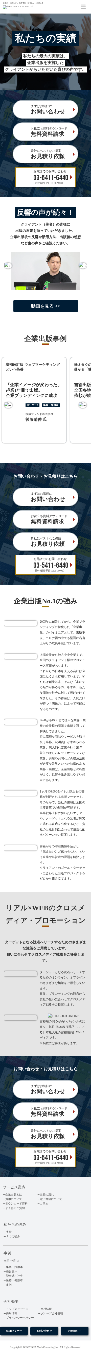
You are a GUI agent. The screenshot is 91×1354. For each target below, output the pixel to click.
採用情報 (11, 1313)
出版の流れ (47, 1194)
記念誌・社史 (14, 1275)
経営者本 (11, 1271)
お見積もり (74, 1330)
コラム (44, 1203)
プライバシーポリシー (20, 1317)
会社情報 (46, 1309)
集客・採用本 (14, 1267)
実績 (9, 1232)
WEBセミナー (14, 1330)
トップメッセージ (17, 1309)
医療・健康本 (14, 1280)
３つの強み (13, 1236)
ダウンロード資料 (16, 1203)
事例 (9, 1285)
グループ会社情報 (52, 1313)
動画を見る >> (45, 306)
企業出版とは (13, 1194)
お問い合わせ (44, 1330)
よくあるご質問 (15, 1208)
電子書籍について (51, 1199)
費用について (13, 1199)
